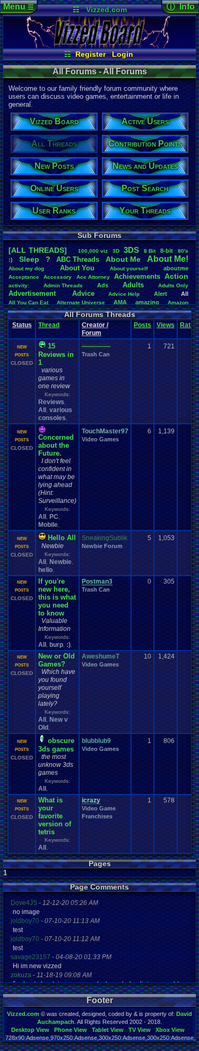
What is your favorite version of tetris (54, 816)
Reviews (51, 402)
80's (183, 251)
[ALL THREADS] (37, 250)
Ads (102, 285)
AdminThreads (63, 285)
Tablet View (108, 1030)
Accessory (58, 277)
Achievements (137, 276)
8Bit (149, 251)
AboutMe (123, 259)
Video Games (100, 439)
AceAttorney (93, 277)
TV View (139, 1030)
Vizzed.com (106, 9)
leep (29, 259)
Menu (18, 6)
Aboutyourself (129, 268)
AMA (120, 302)
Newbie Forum (102, 546)
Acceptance (23, 277)
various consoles (55, 414)
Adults (133, 285)
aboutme (175, 268)
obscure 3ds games (56, 745)
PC (53, 516)
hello (45, 570)
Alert (160, 293)
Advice (83, 293)
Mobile (48, 524)
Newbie (60, 562)
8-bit (166, 250)
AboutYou (77, 268)
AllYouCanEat (28, 302)
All (42, 410)
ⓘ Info (181, 6)
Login (122, 54)
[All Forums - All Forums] (99, 45)
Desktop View (30, 1030)
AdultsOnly (173, 285)
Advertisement (33, 293)
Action (176, 276)
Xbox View (170, 1030)
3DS (131, 249)
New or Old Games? (56, 660)
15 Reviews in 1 (56, 354)
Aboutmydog (26, 268)
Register (90, 54)
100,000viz (93, 251)
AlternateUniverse (81, 302)
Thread (48, 325)
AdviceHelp (124, 294)
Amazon (178, 302)
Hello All (62, 538)
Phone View (70, 1030)
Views (166, 325)
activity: (18, 285)
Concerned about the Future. (56, 445)
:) (10, 260)
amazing (147, 302)
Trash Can (96, 354)
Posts (142, 325)
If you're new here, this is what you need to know (57, 597)
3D (116, 251)
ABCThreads (77, 259)
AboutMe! (167, 258)
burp (56, 644)
